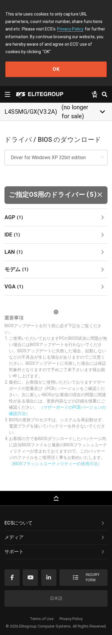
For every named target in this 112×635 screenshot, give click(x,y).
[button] (56, 195)
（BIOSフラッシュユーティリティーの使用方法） (55, 463)
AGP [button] (13, 217)
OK (56, 69)
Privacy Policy (70, 29)
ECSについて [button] (18, 523)
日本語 (56, 598)
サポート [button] (14, 551)
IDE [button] (12, 234)
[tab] (56, 217)
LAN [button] (13, 252)
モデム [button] (16, 269)
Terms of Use (41, 618)
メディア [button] (14, 537)
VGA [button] (13, 286)
